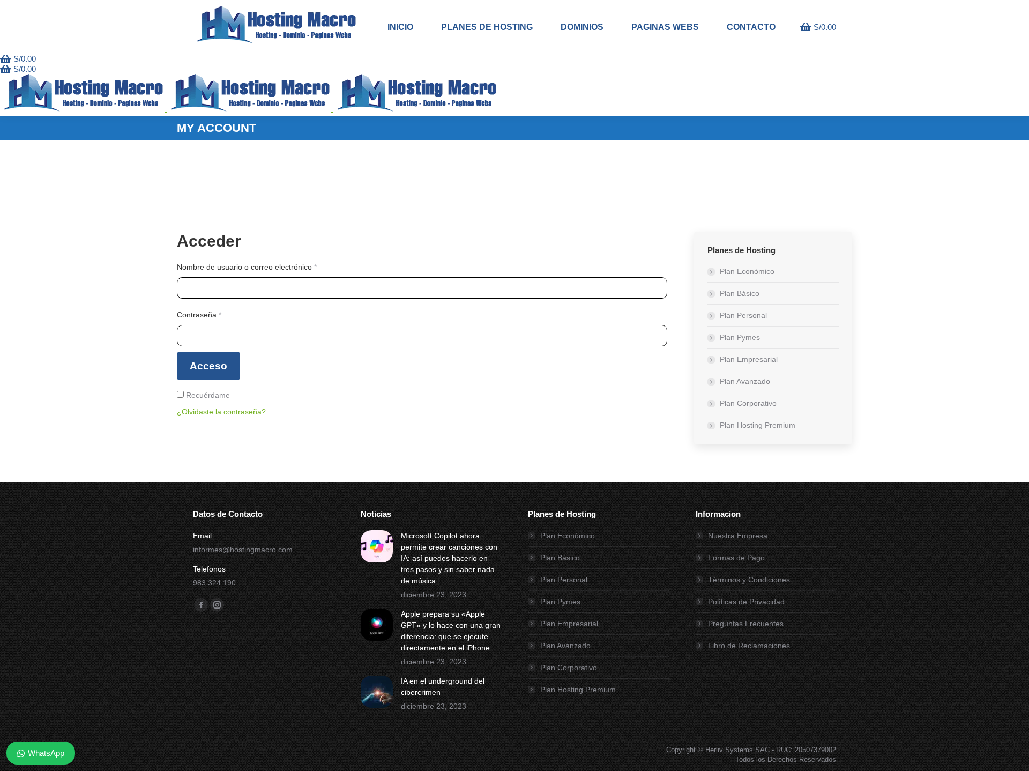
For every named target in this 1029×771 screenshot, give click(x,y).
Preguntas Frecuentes (746, 623)
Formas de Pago (736, 557)
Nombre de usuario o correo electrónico (265, 266)
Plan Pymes (740, 337)
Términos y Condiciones (749, 579)
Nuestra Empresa (737, 535)
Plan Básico (739, 293)
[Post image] (377, 546)
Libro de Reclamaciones (749, 645)
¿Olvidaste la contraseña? (221, 411)
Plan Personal (743, 315)
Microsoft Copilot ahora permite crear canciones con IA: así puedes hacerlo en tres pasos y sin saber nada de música (449, 558)
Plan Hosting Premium (757, 425)
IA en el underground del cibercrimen (442, 686)
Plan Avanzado (745, 381)
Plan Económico (747, 271)
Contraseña (217, 314)
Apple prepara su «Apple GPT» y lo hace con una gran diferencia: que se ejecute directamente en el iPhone (451, 631)
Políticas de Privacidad (746, 601)
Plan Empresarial (749, 359)
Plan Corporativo (748, 403)
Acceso (208, 366)
